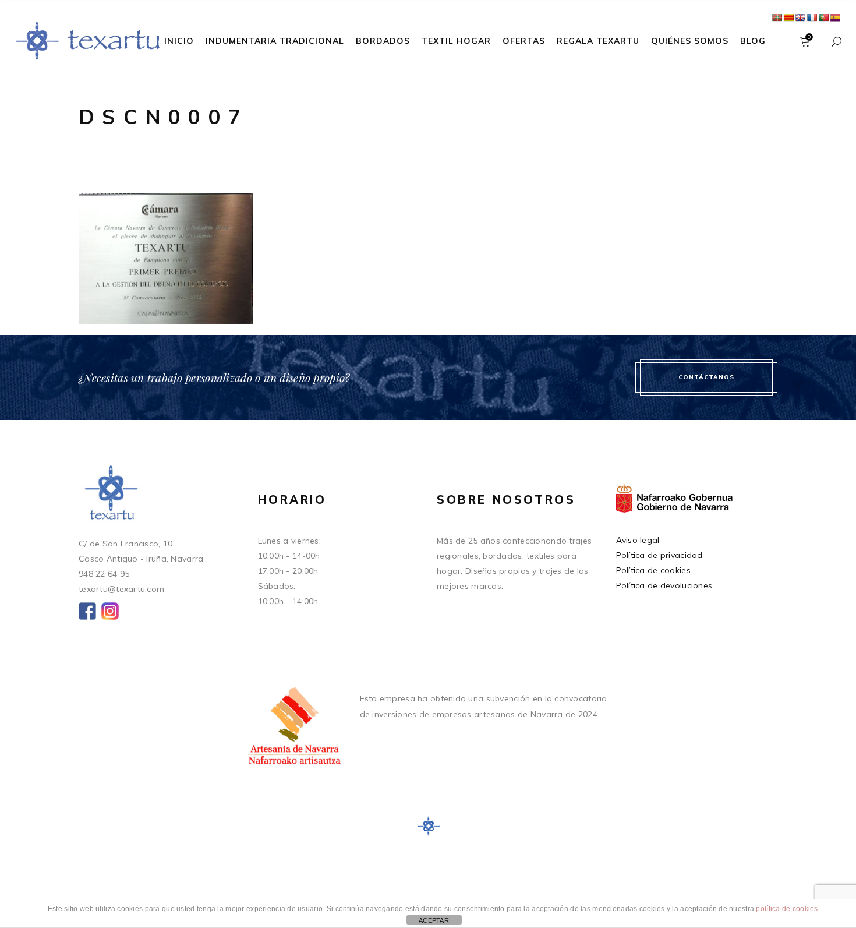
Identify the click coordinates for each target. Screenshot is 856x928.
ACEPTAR (434, 920)
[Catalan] (788, 17)
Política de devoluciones (664, 585)
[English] (800, 17)
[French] (812, 17)
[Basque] (777, 17)
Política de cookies (653, 570)
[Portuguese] (823, 17)
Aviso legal (638, 540)
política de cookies (787, 909)
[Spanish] (835, 17)
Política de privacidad (659, 555)
